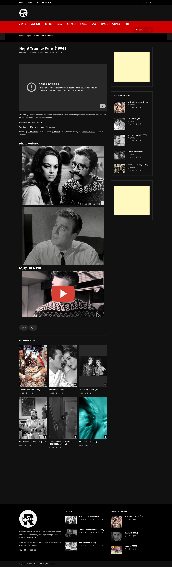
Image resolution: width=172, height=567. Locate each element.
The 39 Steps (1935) (87, 543)
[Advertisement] (110, 12)
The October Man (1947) (89, 389)
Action (22, 24)
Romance (71, 24)
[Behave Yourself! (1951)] (119, 140)
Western (116, 24)
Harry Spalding (40, 127)
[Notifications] (150, 2)
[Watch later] (145, 2)
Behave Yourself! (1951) (137, 135)
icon (33, 365)
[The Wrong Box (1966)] (2, 36)
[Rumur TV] (23, 13)
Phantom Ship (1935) (88, 442)
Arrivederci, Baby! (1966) (29, 389)
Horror (104, 24)
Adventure (35, 24)
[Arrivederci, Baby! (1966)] (119, 107)
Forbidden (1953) (56, 389)
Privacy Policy (32, 2)
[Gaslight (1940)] (116, 536)
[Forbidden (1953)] (119, 124)
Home (21, 2)
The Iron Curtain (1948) (89, 516)
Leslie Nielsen (33, 132)
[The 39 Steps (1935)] (71, 546)
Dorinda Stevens (88, 132)
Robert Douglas (37, 122)
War (94, 24)
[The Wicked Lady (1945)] (119, 168)
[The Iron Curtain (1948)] (71, 520)
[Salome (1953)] (116, 550)
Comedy (48, 24)
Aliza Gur (56, 132)
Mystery (30, 36)
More (126, 24)
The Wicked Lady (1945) (138, 165)
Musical (83, 24)
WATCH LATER (46, 2)
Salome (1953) (131, 546)
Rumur (23, 53)
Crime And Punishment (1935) (91, 529)
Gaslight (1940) (131, 533)
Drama (59, 24)
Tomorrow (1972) (135, 152)
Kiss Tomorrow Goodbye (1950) (32, 442)
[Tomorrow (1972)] (119, 155)
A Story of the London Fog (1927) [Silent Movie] (60, 443)
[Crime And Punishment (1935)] (71, 533)
